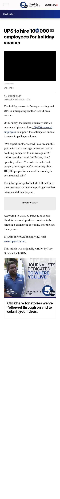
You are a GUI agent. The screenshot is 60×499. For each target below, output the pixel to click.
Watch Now (50, 5)
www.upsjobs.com (14, 241)
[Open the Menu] (5, 5)
